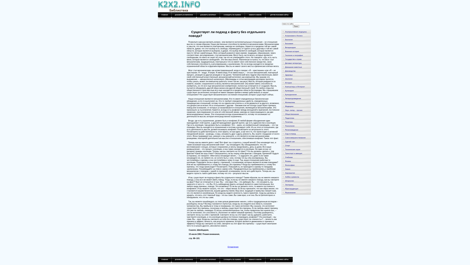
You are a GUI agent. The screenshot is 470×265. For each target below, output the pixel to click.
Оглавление (233, 247)
